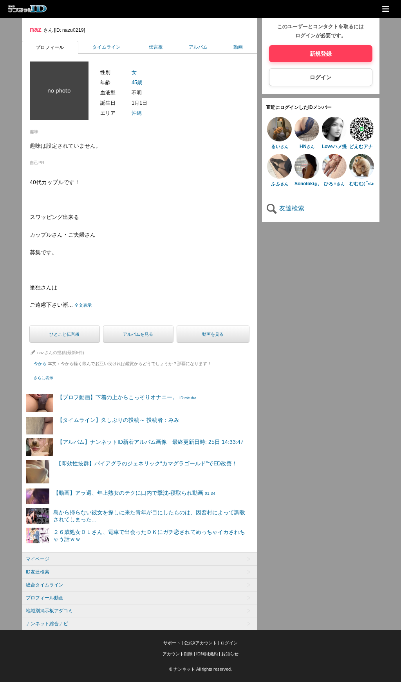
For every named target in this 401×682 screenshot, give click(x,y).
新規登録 (321, 54)
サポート (172, 642)
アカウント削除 (178, 653)
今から (122, 363)
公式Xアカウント (200, 642)
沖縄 (137, 113)
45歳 (137, 82)
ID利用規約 (207, 653)
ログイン (321, 77)
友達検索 (291, 208)
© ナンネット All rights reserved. (200, 669)
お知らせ (229, 653)
